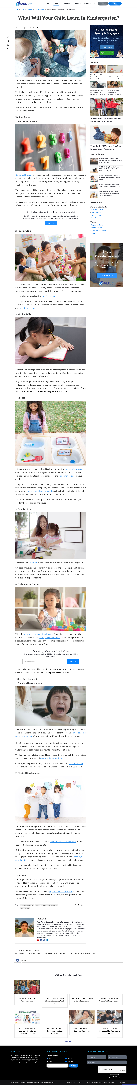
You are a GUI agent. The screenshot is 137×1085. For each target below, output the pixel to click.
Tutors (77, 4)
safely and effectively (50, 637)
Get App (94, 233)
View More (68, 1041)
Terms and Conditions (98, 1082)
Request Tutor (107, 47)
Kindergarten (25, 908)
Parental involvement (27, 905)
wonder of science (67, 476)
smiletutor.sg (58, 935)
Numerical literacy (23, 175)
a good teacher (76, 763)
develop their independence (63, 841)
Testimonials (96, 215)
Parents (56, 4)
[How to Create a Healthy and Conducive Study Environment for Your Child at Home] (115, 69)
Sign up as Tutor (107, 53)
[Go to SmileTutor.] (18, 9)
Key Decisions (26, 950)
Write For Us (71, 1082)
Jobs (86, 1082)
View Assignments (98, 230)
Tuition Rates (96, 212)
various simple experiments (40, 491)
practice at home (27, 308)
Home (47, 4)
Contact (80, 1082)
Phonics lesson (48, 296)
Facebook (23, 960)
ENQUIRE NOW (106, 275)
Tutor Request (115, 3)
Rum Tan (21, 28)
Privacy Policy (112, 1082)
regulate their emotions (51, 758)
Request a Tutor (97, 210)
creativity (32, 562)
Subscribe (103, 3)
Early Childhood (52, 905)
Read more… (15, 1068)
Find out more (96, 228)
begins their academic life (61, 891)
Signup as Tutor (97, 225)
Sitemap (122, 1082)
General (87, 4)
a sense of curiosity (73, 469)
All (50, 1058)
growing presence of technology (39, 634)
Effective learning (41, 905)
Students (67, 4)
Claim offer (50, 223)
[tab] (21, 960)
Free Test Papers (97, 218)
